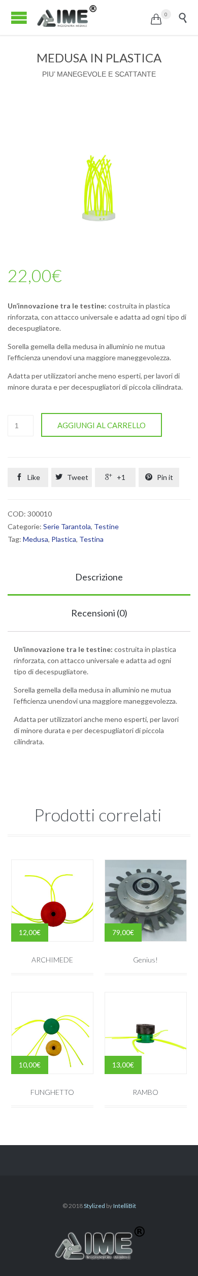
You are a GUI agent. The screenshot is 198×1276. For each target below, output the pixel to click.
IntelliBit (124, 1206)
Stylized (94, 1206)
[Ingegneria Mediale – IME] (93, 17)
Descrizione (99, 576)
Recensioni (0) (99, 612)
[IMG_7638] (99, 190)
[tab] (99, 578)
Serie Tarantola (67, 526)
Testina (91, 539)
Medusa (35, 539)
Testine (106, 526)
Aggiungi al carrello (101, 425)
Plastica (63, 539)
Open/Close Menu (19, 17)
